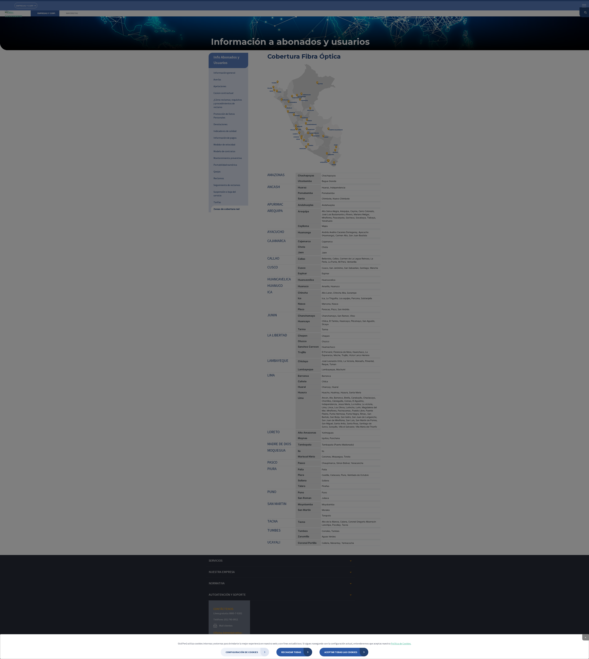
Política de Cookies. (401, 643)
